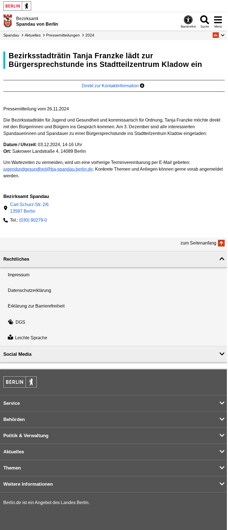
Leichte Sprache (31, 338)
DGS (20, 322)
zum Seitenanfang (198, 243)
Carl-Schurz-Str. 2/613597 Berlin (29, 208)
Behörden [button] (14, 419)
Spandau (11, 35)
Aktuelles (33, 35)
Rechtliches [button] (16, 259)
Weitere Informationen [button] (28, 484)
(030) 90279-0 (33, 220)
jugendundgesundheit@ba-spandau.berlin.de (48, 169)
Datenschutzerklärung (29, 290)
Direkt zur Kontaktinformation (111, 85)
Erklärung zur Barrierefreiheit (36, 306)
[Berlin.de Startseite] (17, 6)
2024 (89, 35)
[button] (219, 35)
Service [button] (11, 403)
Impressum (18, 274)
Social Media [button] (17, 354)
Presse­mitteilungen (63, 35)
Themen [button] (12, 468)
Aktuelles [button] (13, 451)
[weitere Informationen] (7, 20)
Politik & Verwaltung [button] (25, 435)
